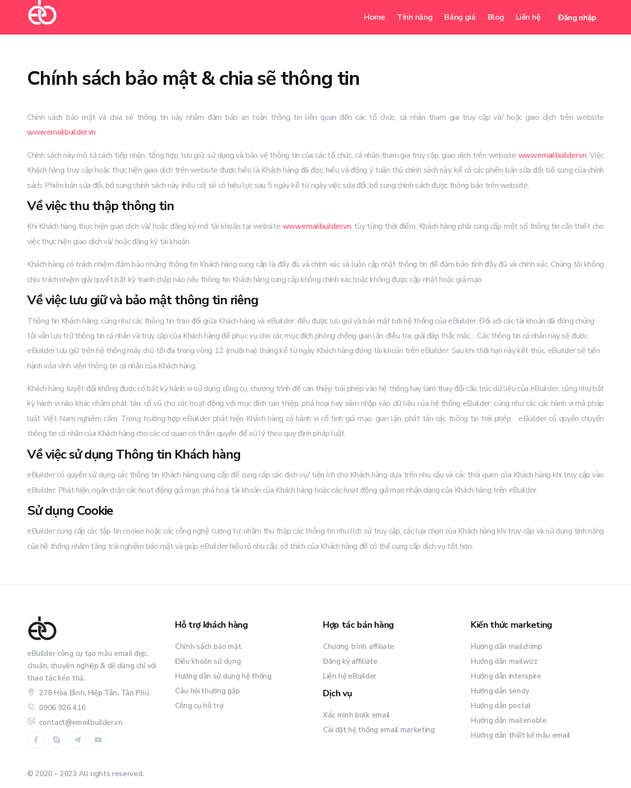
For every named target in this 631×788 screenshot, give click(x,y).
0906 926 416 (62, 708)
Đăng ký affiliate (350, 661)
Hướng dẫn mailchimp (506, 646)
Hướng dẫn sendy (500, 691)
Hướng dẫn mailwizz (504, 661)
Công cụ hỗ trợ (199, 706)
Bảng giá (459, 17)
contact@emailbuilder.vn (81, 722)
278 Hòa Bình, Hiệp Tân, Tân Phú (94, 693)
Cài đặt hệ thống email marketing (379, 730)
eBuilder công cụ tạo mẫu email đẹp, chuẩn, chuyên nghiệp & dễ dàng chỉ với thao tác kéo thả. (91, 665)
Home (374, 17)
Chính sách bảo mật (208, 646)
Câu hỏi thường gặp (207, 691)
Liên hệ (528, 17)
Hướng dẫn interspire (506, 676)
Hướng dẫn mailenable (509, 720)
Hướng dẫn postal (501, 706)
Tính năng (414, 17)
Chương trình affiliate (358, 646)
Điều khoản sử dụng (208, 661)
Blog (496, 17)
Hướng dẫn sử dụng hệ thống (223, 676)
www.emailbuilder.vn (61, 132)
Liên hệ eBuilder (350, 676)
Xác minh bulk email (356, 715)
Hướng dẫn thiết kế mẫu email (520, 735)
